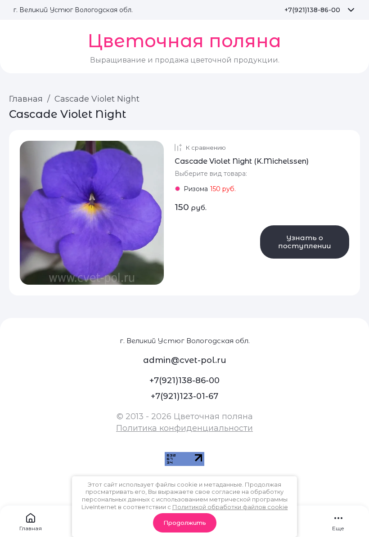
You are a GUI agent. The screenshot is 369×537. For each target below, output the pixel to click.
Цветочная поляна (184, 41)
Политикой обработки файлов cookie (230, 506)
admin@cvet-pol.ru (184, 360)
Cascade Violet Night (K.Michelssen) (242, 161)
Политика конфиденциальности (184, 428)
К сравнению (206, 147)
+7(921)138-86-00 (312, 10)
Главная (26, 99)
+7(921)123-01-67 (184, 396)
